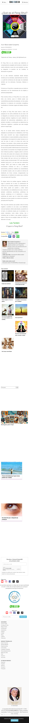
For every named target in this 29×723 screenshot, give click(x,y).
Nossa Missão (4, 644)
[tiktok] (17, 581)
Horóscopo (4, 628)
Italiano (3, 665)
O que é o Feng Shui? (14, 226)
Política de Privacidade (13, 712)
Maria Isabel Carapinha (12, 45)
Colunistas (3, 647)
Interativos (3, 630)
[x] (13, 581)
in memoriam (14, 705)
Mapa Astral (4, 627)
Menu (4, 2)
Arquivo (3, 656)
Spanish (3, 662)
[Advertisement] (14, 370)
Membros (25, 2)
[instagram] (6, 581)
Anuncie (3, 657)
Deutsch (3, 667)
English (3, 664)
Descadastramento (5, 651)
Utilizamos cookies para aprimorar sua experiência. (14, 718)
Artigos (3, 631)
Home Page (4, 623)
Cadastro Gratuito (5, 649)
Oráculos (3, 638)
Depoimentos (4, 646)
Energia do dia (4, 625)
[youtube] (2, 581)
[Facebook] (10, 581)
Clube (2, 633)
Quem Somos (4, 643)
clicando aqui (22, 262)
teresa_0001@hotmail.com (19, 57)
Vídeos (3, 636)
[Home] (14, 597)
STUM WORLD (8, 47)
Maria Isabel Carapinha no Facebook (13, 255)
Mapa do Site (4, 652)
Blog (2, 635)
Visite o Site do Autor (8, 258)
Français (3, 668)
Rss (2, 654)
